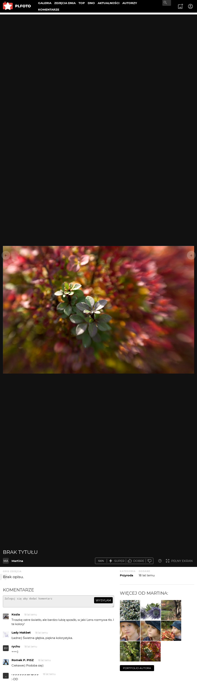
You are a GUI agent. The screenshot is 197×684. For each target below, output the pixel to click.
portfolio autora (137, 668)
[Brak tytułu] (130, 610)
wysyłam (103, 600)
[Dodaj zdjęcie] (180, 6)
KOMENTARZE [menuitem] (48, 9)
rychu (16, 646)
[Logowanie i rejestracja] (190, 6)
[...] (150, 610)
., (5, 676)
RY (6, 648)
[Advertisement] (98, 41)
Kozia (16, 614)
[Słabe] (149, 561)
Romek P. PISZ (23, 660)
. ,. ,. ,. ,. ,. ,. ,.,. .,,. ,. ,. (25, 674)
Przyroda (126, 575)
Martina (17, 561)
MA (5, 561)
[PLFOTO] (17, 6)
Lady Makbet (21, 632)
